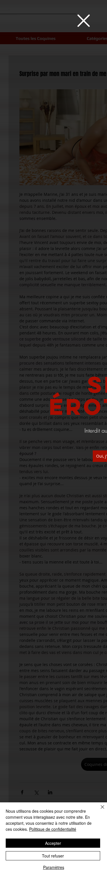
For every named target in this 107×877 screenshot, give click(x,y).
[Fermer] (99, 810)
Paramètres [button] (53, 867)
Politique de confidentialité (52, 829)
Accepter (53, 843)
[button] (83, 20)
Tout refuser (53, 856)
